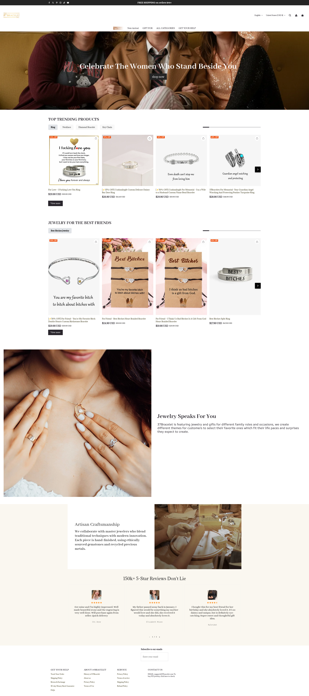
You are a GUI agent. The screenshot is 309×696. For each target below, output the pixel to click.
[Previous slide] (149, 637)
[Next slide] (159, 637)
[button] (290, 15)
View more (55, 203)
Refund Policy (122, 686)
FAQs (53, 690)
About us (87, 678)
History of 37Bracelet (92, 674)
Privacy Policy (89, 682)
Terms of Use (89, 686)
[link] (148, 28)
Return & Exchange (58, 682)
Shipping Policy (56, 678)
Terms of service (123, 678)
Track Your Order (57, 674)
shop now (158, 76)
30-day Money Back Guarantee (62, 686)
